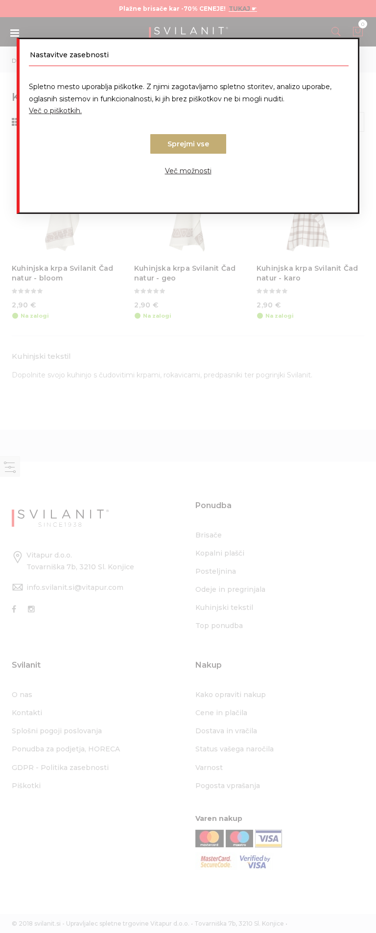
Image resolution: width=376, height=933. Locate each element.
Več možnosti (188, 170)
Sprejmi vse (188, 144)
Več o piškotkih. (55, 110)
